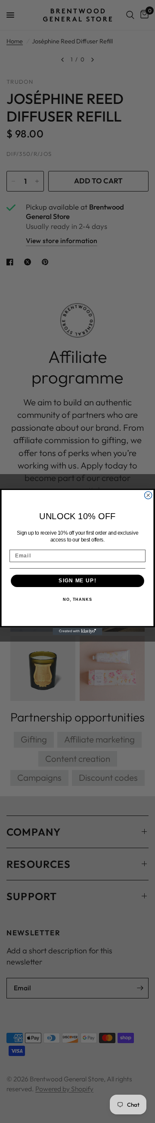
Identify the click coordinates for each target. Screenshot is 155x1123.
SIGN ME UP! (77, 580)
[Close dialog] (148, 495)
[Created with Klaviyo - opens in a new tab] (77, 631)
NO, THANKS (77, 599)
